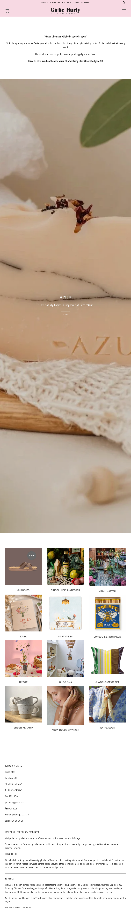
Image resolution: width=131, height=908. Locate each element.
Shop (65, 314)
